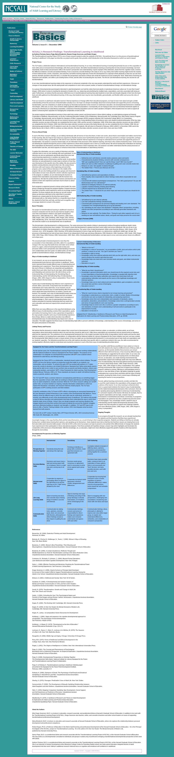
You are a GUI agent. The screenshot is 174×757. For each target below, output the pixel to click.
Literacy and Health (16, 99)
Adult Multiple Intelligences (14, 138)
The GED (13, 149)
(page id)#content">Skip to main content (164, 0)
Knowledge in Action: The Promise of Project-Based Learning (162, 67)
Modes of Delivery (16, 71)
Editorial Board (160, 91)
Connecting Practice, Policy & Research (68, 18)
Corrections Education (14, 67)
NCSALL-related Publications (14, 202)
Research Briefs (14, 187)
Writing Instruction (16, 126)
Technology (14, 114)
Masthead (158, 49)
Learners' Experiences (14, 59)
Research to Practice (14, 110)
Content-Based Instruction (15, 156)
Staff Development (16, 96)
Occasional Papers (15, 191)
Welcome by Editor (161, 52)
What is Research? (16, 168)
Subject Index (159, 40)
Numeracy (13, 43)
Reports (11, 181)
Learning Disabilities (17, 46)
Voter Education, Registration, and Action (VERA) (161, 77)
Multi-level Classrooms (14, 161)
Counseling (14, 93)
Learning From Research (15, 122)
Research (40, 18)
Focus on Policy (14, 178)
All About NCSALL (16, 171)
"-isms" (12, 90)
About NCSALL (31, 18)
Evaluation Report (16, 175)
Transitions (13, 82)
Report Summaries (15, 184)
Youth (12, 79)
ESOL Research (15, 63)
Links (157, 42)
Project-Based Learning (44, 20)
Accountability (15, 134)
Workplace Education (13, 75)
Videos (11, 198)
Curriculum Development (14, 86)
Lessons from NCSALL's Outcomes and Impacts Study (162, 56)
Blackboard (159, 88)
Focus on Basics (31, 20)
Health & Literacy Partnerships (16, 39)
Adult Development (16, 103)
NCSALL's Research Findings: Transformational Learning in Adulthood (70, 20)
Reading (13, 165)
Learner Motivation (16, 153)
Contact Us (166, 3)
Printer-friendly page (135, 27)
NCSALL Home (19, 18)
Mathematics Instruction (14, 117)
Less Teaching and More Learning (161, 61)
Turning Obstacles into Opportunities (162, 72)
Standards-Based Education (16, 130)
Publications (49, 18)
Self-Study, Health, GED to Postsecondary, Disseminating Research (16, 52)
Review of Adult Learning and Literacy (16, 31)
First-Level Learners (17, 106)
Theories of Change (16, 146)
